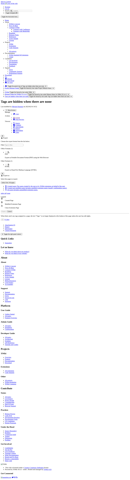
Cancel (10, 211)
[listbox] (65, 159)
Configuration (9, 329)
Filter (3, 145)
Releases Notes (14, 35)
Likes (17, 132)
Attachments (19, 127)
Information (19, 130)
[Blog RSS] (17, 477)
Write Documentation (12, 455)
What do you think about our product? (17, 251)
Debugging (8, 438)
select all (3, 193)
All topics (8, 316)
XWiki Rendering (10, 382)
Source (17, 123)
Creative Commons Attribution (34, 468)
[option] (67, 155)
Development (13, 62)
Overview (8, 357)
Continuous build (10, 434)
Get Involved (13, 60)
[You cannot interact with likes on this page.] (2, 220)
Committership (9, 402)
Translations (13, 64)
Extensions (12, 46)
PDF (6, 154)
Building (7, 433)
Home (7, 20)
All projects (12, 51)
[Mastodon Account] (6, 477)
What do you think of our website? (16, 253)
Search (7, 11)
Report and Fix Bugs (11, 457)
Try (6, 77)
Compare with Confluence (21, 29)
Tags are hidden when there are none (16, 96)
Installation (8, 327)
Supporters (8, 243)
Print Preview (19, 119)
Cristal (11, 57)
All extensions (9, 371)
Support (7, 292)
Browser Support (10, 406)
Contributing (9, 448)
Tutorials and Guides (11, 344)
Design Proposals (10, 423)
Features (7, 359)
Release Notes (9, 273)
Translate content (10, 453)
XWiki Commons (10, 384)
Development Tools (11, 419)
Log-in (7, 9)
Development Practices (12, 417)
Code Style (8, 416)
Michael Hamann (17, 106)
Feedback (12, 66)
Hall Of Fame (9, 404)
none (8, 193)
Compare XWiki (14, 27)
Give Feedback (10, 451)
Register (7, 7)
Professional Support (15, 73)
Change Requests (10, 230)
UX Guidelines (10, 421)
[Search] (11, 11)
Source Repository (11, 431)
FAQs (11, 70)
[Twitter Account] (13, 477)
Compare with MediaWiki (21, 31)
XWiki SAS (47, 469)
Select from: (8, 182)
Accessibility (9, 284)
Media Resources (10, 281)
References (12, 37)
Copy (17, 114)
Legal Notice (9, 282)
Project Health (9, 400)
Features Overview (11, 318)
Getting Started (10, 314)
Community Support (15, 71)
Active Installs (13, 38)
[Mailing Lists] (15, 477)
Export (17, 118)
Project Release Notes (12, 88)
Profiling (7, 440)
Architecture (9, 339)
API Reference (9, 343)
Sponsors (8, 301)
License (11, 40)
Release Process (10, 414)
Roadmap (12, 33)
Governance (9, 399)
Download (8, 75)
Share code (8, 461)
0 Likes (7, 219)
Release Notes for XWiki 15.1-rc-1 (16, 94)
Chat (6, 299)
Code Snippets (13, 48)
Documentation (10, 294)
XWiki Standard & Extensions (18, 55)
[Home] (6, 86)
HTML (7, 166)
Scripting (8, 341)
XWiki (11, 44)
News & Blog (13, 26)
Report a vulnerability (12, 459)
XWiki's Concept (14, 24)
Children (18, 125)
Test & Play (8, 450)
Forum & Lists (9, 298)
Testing (7, 436)
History (17, 129)
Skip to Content (6, 2)
